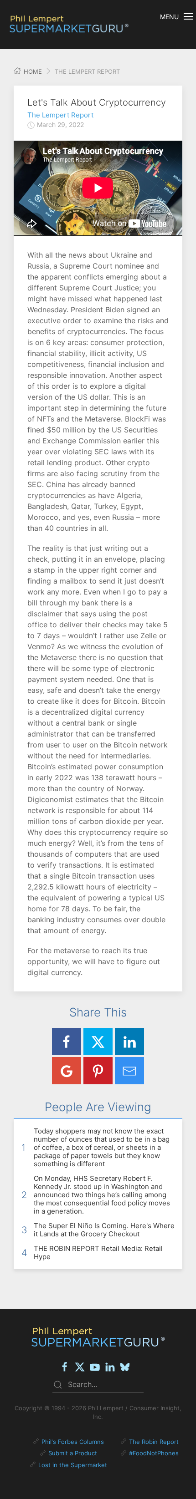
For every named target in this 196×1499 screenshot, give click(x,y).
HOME (32, 71)
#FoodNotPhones (154, 1453)
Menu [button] (169, 16)
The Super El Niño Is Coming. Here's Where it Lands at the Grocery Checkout (104, 1229)
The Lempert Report (60, 115)
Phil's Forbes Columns (72, 1441)
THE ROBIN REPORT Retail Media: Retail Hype (98, 1252)
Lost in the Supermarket (72, 1465)
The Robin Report (154, 1441)
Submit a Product (72, 1453)
